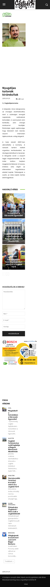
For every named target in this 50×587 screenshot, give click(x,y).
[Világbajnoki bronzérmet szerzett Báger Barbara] (4, 534)
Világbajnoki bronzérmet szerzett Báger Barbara (13, 540)
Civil (13, 207)
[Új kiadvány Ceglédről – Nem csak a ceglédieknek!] (4, 505)
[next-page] (7, 274)
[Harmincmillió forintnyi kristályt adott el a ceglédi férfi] (4, 477)
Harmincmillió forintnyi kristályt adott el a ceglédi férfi (13, 263)
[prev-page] (3, 274)
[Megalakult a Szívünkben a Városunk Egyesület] (4, 409)
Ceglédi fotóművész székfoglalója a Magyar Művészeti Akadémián (13, 237)
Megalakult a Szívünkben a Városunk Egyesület (13, 213)
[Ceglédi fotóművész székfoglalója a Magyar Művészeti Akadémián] (4, 440)
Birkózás (11, 533)
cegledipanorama (11, 103)
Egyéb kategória (11, 504)
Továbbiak (8, 561)
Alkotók (13, 231)
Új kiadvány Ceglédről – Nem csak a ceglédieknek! (14, 510)
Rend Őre (13, 256)
